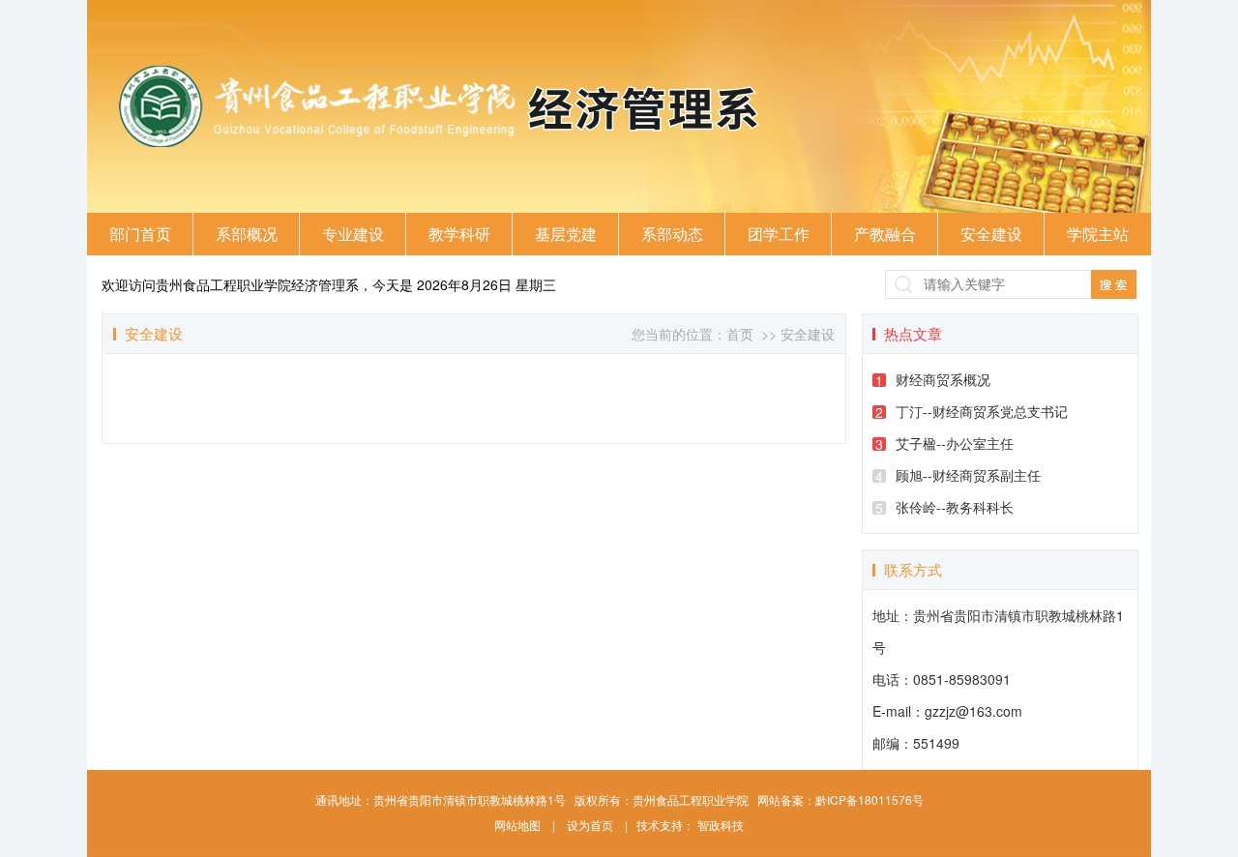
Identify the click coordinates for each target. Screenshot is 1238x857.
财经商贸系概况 (932, 379)
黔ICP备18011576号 (869, 799)
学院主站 (1098, 233)
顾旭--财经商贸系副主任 (958, 475)
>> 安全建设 (796, 333)
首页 (739, 333)
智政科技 (720, 824)
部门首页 (140, 233)
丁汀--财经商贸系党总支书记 (971, 411)
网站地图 (519, 824)
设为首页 (591, 824)
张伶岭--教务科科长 (944, 507)
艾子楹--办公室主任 (944, 443)
